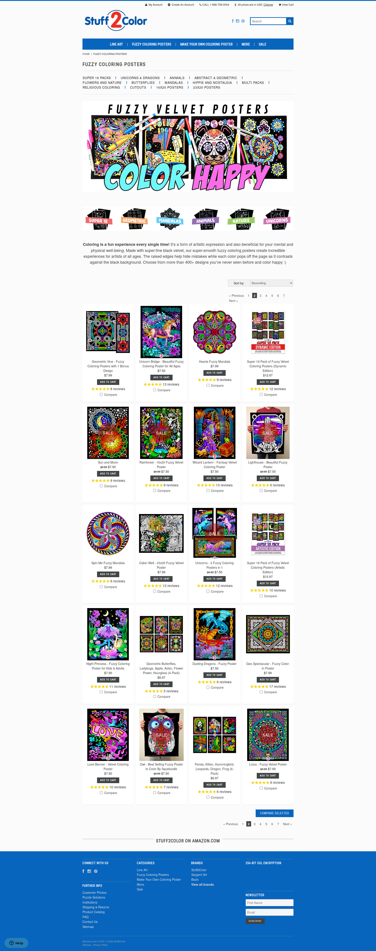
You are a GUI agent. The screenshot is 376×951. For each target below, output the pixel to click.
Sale (262, 44)
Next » (233, 300)
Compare (110, 394)
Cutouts (138, 87)
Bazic (195, 879)
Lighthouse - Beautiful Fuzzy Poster (267, 464)
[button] (269, 875)
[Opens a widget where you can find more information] (16, 943)
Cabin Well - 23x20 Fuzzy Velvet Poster (161, 565)
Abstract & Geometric (216, 77)
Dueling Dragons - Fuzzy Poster (215, 663)
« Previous (236, 295)
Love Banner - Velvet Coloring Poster (108, 766)
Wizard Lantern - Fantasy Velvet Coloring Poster (215, 464)
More (246, 44)
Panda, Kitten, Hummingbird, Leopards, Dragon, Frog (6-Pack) (214, 769)
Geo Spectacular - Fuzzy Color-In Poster (268, 665)
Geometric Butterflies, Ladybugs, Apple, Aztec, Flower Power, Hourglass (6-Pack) (161, 668)
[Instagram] (237, 21)
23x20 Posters (206, 87)
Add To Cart (108, 382)
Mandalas (174, 82)
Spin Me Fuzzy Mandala (108, 563)
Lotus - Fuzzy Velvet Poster (268, 764)
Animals (177, 77)
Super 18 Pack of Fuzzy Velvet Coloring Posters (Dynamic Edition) (268, 366)
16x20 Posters (169, 87)
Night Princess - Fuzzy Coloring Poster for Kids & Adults (108, 665)
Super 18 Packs (97, 77)
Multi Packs (253, 82)
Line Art (116, 44)
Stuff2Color (198, 870)
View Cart (288, 4)
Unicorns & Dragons (140, 77)
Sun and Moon (108, 462)
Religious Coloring (101, 87)
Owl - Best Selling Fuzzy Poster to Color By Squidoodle (161, 766)
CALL (215, 4)
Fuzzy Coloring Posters (151, 44)
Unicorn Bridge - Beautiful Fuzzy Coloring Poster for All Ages (161, 363)
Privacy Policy (100, 944)
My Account (155, 4)
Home (86, 54)
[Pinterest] (243, 21)
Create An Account (182, 4)
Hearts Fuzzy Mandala (214, 361)
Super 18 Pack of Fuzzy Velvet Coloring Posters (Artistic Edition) (268, 567)
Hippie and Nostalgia (212, 82)
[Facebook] (233, 21)
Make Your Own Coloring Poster (206, 44)
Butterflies (143, 82)
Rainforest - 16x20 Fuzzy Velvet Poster (161, 464)
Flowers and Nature (102, 82)
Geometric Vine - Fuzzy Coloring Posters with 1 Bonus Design (108, 366)
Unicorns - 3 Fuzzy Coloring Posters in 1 (214, 565)
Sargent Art (199, 874)
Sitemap (88, 926)
